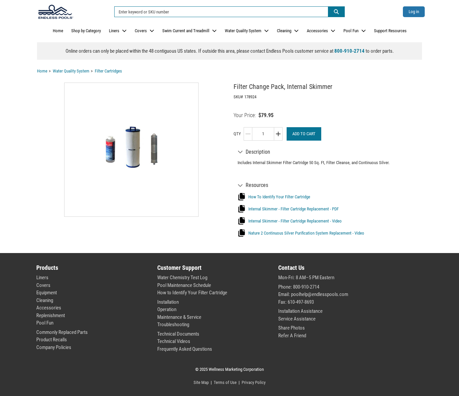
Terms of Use (225, 382)
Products (47, 267)
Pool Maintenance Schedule (184, 285)
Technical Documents (178, 334)
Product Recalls (51, 340)
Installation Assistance (300, 311)
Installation (168, 302)
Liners (114, 30)
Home (58, 30)
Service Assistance (297, 319)
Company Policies (53, 347)
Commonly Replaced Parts (62, 332)
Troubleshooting (173, 324)
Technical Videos (173, 341)
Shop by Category (86, 30)
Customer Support (179, 267)
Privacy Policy (253, 382)
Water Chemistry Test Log (182, 278)
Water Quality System (243, 30)
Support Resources (390, 30)
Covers (141, 30)
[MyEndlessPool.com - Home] (56, 12)
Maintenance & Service (179, 317)
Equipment (46, 293)
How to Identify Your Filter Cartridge (192, 293)
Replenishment (50, 315)
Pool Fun (351, 30)
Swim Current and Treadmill (185, 30)
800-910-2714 (349, 51)
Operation (166, 309)
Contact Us (291, 267)
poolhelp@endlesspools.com (319, 294)
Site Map (201, 382)
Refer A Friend (292, 336)
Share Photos (291, 328)
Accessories (317, 30)
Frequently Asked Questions (184, 349)
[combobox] (219, 12)
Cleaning (284, 30)
